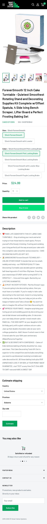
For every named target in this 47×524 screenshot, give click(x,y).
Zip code (5, 409)
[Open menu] (3, 5)
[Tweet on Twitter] (38, 217)
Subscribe (10, 508)
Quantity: (6, 191)
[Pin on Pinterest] (33, 217)
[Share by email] (43, 217)
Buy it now (23, 208)
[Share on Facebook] (29, 217)
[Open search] (33, 4)
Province (6, 397)
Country (5, 386)
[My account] (38, 4)
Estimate (10, 423)
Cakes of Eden (8, 122)
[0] (42, 4)
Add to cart (23, 200)
